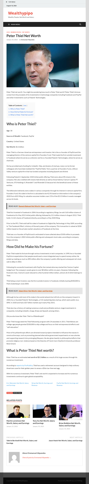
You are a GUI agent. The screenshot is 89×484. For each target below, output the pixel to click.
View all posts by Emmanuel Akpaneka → (36, 457)
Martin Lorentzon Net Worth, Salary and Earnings (18, 422)
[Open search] (80, 24)
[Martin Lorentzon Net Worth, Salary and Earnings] (18, 412)
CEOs (8, 32)
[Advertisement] (44, 477)
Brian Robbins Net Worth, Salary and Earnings (70, 424)
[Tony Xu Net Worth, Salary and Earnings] (44, 412)
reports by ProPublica (24, 365)
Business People (16, 32)
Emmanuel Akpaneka (27, 40)
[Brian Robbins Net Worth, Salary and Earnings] (70, 413)
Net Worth (26, 32)
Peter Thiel (17, 393)
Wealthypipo (20, 13)
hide (25, 105)
